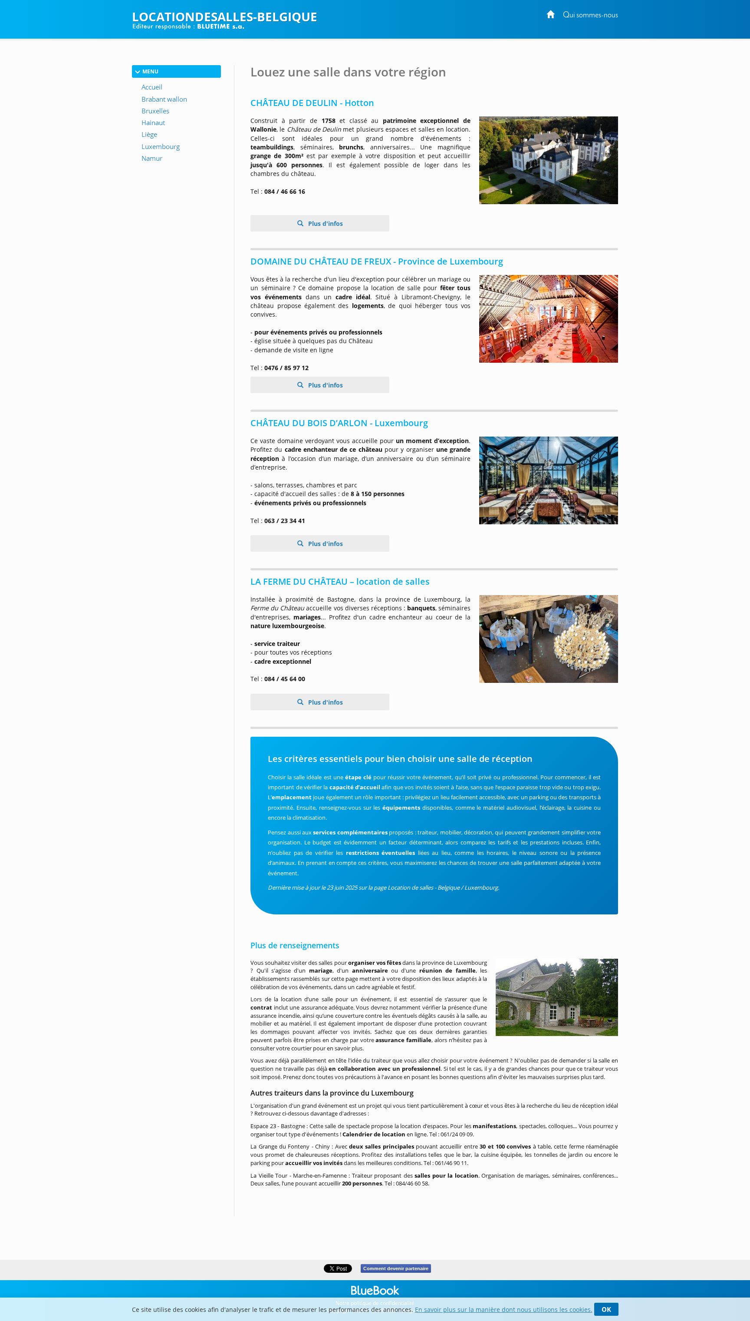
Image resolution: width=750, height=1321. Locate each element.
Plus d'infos (324, 223)
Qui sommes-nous (590, 15)
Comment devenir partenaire (395, 1268)
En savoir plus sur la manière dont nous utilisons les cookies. (503, 1309)
